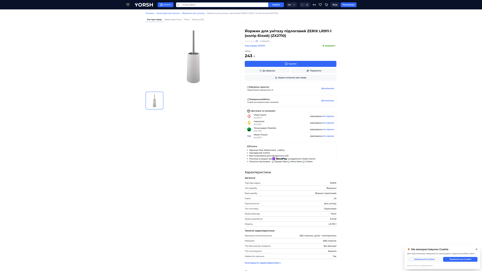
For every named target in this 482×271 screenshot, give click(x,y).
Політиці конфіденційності (423, 265)
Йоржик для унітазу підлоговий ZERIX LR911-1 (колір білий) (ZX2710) (242, 13)
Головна (150, 13)
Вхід (335, 5)
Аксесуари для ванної (168, 13)
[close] (476, 249)
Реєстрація (348, 5)
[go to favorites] (320, 4)
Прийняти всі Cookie (460, 259)
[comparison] (314, 4)
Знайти (276, 5)
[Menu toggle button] (128, 4)
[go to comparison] (314, 4)
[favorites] (320, 4)
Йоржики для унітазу (193, 13)
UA (289, 5)
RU (294, 5)
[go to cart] (326, 4)
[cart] (326, 4)
